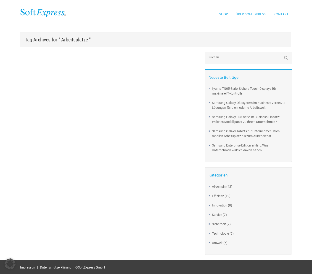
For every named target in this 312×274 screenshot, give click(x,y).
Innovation (219, 205)
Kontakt (281, 14)
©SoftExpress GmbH (90, 267)
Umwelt (217, 243)
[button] (10, 264)
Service (217, 215)
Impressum (28, 267)
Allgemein (219, 186)
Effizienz (218, 196)
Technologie (220, 233)
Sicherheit (219, 224)
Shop (223, 14)
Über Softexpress (251, 14)
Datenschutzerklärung (55, 267)
